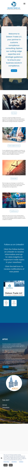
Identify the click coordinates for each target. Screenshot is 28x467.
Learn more (14, 70)
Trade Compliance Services (14, 145)
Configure (21, 461)
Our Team (14, 113)
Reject (10, 465)
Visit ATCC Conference (14, 303)
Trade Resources (14, 211)
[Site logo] (14, 5)
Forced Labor (14, 178)
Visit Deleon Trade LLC (6, 303)
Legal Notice (14, 461)
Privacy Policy (6, 461)
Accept (5, 465)
